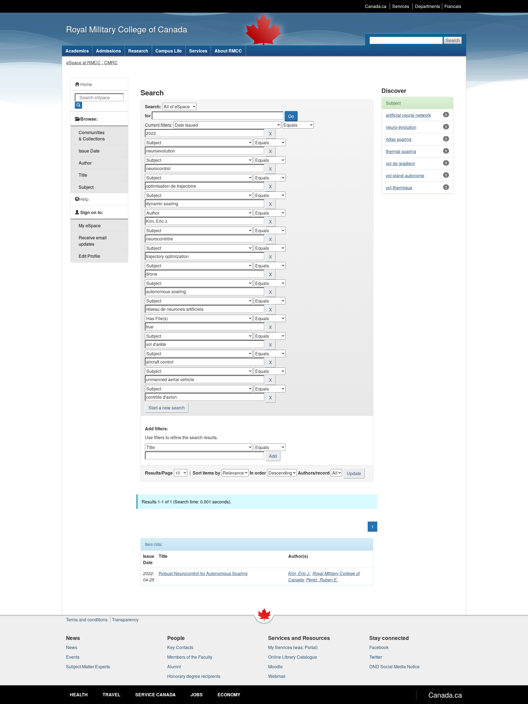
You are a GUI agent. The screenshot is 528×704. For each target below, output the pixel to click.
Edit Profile (89, 256)
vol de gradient (400, 163)
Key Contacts (180, 647)
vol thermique (399, 187)
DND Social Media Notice (394, 666)
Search (453, 40)
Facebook (379, 647)
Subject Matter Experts (88, 666)
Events (72, 657)
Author (85, 163)
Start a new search (166, 407)
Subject (86, 187)
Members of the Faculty (189, 657)
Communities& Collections (92, 135)
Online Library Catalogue (292, 657)
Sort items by (206, 473)
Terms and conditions (87, 619)
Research (138, 51)
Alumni (174, 666)
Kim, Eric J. (299, 573)
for (148, 115)
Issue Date (89, 151)
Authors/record (314, 473)
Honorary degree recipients (193, 676)
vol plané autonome (405, 175)
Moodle (275, 666)
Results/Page (159, 473)
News (71, 647)
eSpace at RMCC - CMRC (92, 62)
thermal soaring (401, 151)
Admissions (108, 51)
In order (258, 473)
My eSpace (90, 225)
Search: (153, 106)
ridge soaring (398, 139)
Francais (452, 6)
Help (84, 199)
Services (400, 6)
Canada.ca (375, 6)
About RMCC (228, 51)
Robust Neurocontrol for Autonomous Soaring (203, 573)
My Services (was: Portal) (293, 647)
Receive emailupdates (93, 240)
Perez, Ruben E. (322, 579)
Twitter (375, 657)
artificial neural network (408, 115)
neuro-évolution (401, 127)
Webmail (276, 676)
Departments (427, 6)
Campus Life (168, 51)
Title (83, 175)
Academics (77, 51)
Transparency (125, 619)
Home (85, 84)
